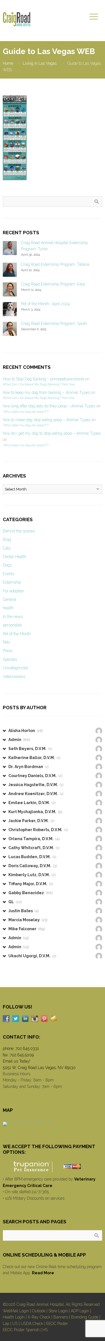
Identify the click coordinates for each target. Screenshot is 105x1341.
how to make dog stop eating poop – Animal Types (46, 420)
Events (8, 574)
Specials (10, 659)
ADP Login (80, 1311)
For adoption (13, 591)
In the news (13, 616)
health (8, 608)
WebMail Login (16, 1311)
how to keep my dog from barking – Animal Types (46, 392)
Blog (7, 539)
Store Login (58, 1311)
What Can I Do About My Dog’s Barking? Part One (38, 384)
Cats (6, 548)
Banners (60, 1317)
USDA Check (32, 1323)
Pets (6, 642)
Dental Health (14, 556)
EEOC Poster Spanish (21, 1329)
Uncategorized (15, 668)
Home (8, 63)
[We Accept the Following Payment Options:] (52, 1167)
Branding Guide (84, 1317)
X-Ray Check (39, 1317)
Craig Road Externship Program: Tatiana (55, 264)
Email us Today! (16, 1061)
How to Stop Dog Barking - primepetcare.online (43, 379)
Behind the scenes (19, 531)
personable (12, 625)
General (9, 599)
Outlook (38, 1311)
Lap (6, 1323)
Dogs (7, 565)
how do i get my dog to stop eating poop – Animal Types (52, 433)
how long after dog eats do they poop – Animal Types (49, 406)
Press (7, 650)
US (15, 1323)
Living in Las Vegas (40, 63)
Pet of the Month (17, 634)
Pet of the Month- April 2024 (45, 304)
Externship (12, 582)
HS (45, 1329)
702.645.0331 (27, 1048)
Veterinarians (14, 676)
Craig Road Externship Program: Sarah (54, 323)
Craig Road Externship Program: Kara (53, 284)
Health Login (14, 1317)
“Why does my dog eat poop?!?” (26, 412)
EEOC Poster (57, 1323)
